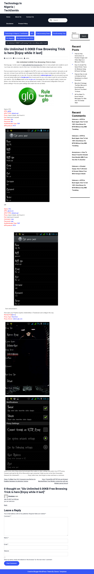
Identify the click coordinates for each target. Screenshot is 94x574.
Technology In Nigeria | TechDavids (13, 7)
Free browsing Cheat (43, 33)
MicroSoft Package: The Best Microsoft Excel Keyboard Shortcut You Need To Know (81, 87)
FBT (32, 33)
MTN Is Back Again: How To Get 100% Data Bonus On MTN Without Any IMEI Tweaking (80, 124)
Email (6, 544)
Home (8, 17)
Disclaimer (9, 23)
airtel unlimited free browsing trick (33, 65)
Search (74, 33)
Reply (5, 505)
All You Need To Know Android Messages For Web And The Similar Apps (80, 98)
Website (6, 551)
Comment (7, 516)
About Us (18, 17)
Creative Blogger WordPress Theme (40, 571)
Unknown (75, 119)
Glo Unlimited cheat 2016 (25, 38)
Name (6, 538)
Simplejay (11, 496)
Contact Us (30, 17)
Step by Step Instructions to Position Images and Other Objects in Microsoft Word (81, 58)
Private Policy (23, 23)
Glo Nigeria (10, 38)
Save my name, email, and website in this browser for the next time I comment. (28, 559)
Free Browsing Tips (59, 33)
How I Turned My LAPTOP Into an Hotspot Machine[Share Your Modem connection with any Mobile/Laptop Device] (53, 481)
